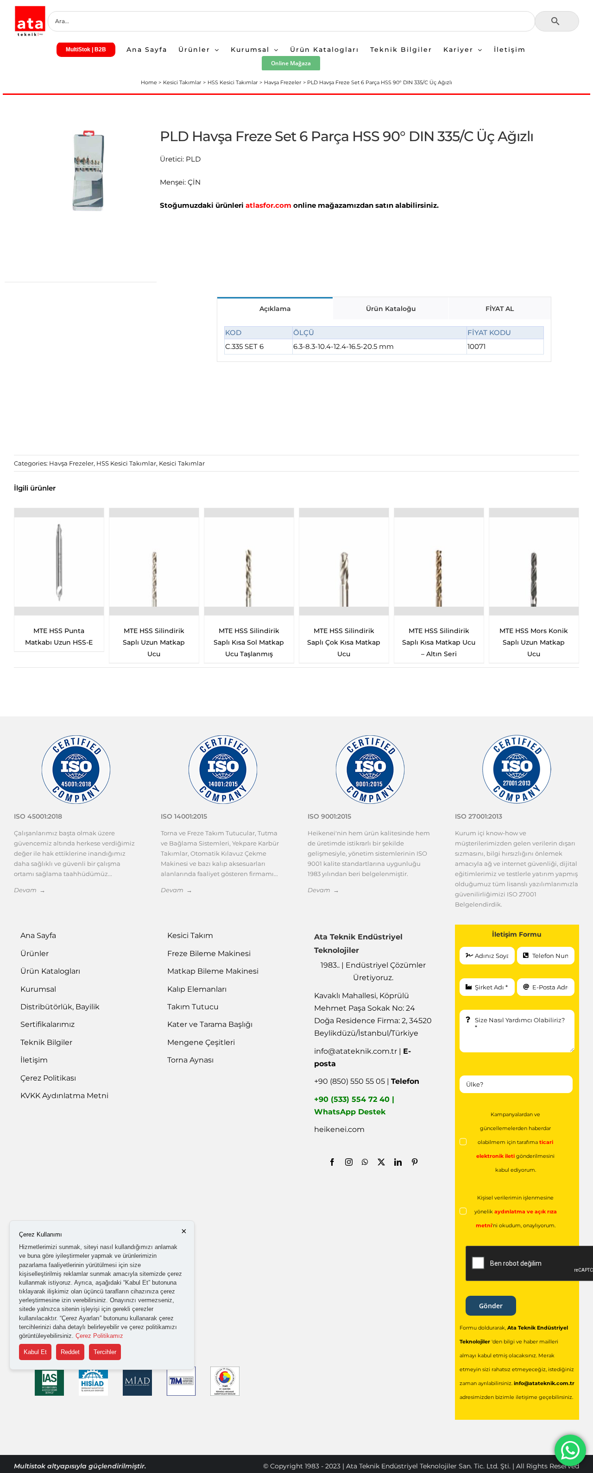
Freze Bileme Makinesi (209, 953)
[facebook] (332, 1162)
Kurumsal (38, 989)
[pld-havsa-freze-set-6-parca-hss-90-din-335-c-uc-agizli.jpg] (88, 170)
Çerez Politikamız (99, 1335)
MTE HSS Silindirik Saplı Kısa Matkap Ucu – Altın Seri (248, 642)
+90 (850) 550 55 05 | (366, 1081)
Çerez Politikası (48, 1078)
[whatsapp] (365, 1162)
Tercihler (105, 1352)
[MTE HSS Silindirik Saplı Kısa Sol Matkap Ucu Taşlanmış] (59, 561)
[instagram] (349, 1162)
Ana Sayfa (38, 935)
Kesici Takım (190, 935)
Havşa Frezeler (71, 463)
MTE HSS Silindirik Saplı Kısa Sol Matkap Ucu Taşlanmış (59, 642)
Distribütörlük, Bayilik (60, 1006)
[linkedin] (398, 1162)
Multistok (30, 1466)
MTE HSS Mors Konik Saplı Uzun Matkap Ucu (343, 642)
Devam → (29, 890)
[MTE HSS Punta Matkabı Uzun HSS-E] (439, 561)
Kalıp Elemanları (197, 989)
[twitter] (381, 1162)
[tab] (275, 308)
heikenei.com (339, 1129)
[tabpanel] (384, 340)
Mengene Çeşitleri (201, 1042)
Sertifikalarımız (47, 1024)
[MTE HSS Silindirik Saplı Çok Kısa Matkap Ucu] (154, 561)
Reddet (70, 1352)
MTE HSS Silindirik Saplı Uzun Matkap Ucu (534, 642)
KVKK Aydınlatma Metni (64, 1095)
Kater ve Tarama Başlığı (209, 1024)
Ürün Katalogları (50, 971)
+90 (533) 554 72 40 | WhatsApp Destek (354, 1105)
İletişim (34, 1060)
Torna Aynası (190, 1060)
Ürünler (34, 953)
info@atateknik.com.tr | (362, 1057)
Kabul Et (35, 1352)
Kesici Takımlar (182, 463)
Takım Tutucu (193, 1006)
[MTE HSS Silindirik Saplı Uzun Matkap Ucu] (534, 561)
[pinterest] (414, 1162)
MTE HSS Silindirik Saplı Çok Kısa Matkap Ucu (153, 642)
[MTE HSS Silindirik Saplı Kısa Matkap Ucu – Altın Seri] (249, 561)
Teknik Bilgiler (46, 1042)
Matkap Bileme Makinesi (213, 971)
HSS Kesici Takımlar (126, 463)
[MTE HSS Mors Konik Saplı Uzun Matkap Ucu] (344, 561)
